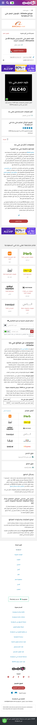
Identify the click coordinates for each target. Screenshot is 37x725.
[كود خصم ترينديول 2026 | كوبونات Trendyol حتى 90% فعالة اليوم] (9, 304)
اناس (27, 313)
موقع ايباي (14, 172)
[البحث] (7, 3)
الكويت (18, 559)
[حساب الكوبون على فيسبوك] (18, 676)
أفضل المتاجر (29, 410)
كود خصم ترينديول (18, 647)
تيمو (10, 262)
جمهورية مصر (18, 579)
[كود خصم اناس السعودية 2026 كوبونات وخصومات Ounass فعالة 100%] (27, 304)
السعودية (18, 550)
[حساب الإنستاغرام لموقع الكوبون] (29, 676)
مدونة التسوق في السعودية (18, 622)
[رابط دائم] (33, 57)
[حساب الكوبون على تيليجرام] (8, 676)
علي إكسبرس (8, 168)
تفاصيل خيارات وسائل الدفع (17, 486)
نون (27, 277)
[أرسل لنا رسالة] (4, 720)
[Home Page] (29, 3)
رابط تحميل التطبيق (18, 688)
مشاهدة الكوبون (18, 50)
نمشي (9, 294)
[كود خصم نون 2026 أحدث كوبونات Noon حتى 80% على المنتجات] (27, 270)
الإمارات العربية (18, 554)
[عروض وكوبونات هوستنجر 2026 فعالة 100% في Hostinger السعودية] (27, 287)
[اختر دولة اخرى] (12, 3)
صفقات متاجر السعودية (18, 617)
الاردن (18, 584)
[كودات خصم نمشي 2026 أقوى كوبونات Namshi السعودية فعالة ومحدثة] (9, 287)
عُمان (18, 569)
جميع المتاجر (26, 10)
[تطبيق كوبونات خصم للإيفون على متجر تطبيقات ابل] (12, 693)
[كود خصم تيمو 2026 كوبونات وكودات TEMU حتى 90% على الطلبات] (9, 253)
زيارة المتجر (18, 221)
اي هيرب (27, 260)
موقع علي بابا (24, 349)
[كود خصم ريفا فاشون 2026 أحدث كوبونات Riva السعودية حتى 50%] (10, 440)
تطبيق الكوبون (18, 683)
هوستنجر (27, 296)
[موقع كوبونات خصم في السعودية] (32, 10)
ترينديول (9, 311)
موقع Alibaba (30, 152)
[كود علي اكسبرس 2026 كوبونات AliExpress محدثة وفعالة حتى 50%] (27, 446)
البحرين (18, 564)
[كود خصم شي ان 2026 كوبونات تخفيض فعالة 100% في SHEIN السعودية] (10, 446)
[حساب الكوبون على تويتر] (24, 676)
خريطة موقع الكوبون (18, 627)
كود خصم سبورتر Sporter (18, 662)
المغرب (18, 589)
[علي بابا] (18, 24)
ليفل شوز (10, 277)
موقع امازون (7, 172)
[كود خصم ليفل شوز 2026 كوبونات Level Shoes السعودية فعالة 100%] (9, 270)
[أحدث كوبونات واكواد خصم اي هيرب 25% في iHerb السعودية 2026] (27, 253)
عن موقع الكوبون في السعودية (18, 632)
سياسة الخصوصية (18, 637)
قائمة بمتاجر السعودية (18, 612)
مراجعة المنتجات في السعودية (18, 657)
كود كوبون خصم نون (18, 652)
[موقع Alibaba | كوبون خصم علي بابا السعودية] (18, 87)
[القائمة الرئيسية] (3, 3)
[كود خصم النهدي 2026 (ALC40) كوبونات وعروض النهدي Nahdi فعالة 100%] (27, 440)
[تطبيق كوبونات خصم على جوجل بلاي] (16, 693)
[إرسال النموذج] (32, 331)
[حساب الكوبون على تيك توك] (13, 676)
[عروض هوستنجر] (18, 68)
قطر (18, 574)
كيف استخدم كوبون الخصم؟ (18, 642)
